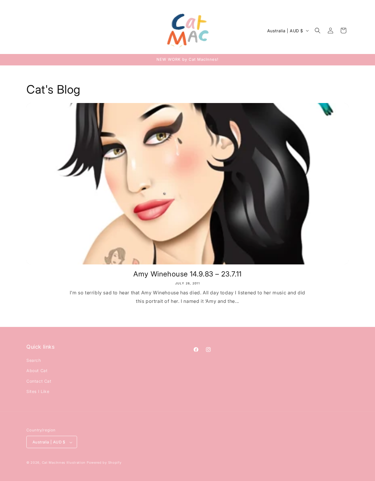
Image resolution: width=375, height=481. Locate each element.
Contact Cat (39, 381)
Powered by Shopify (104, 463)
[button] (317, 30)
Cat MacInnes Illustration (64, 463)
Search (33, 360)
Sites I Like (37, 391)
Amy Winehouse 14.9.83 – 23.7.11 (187, 274)
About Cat (36, 370)
